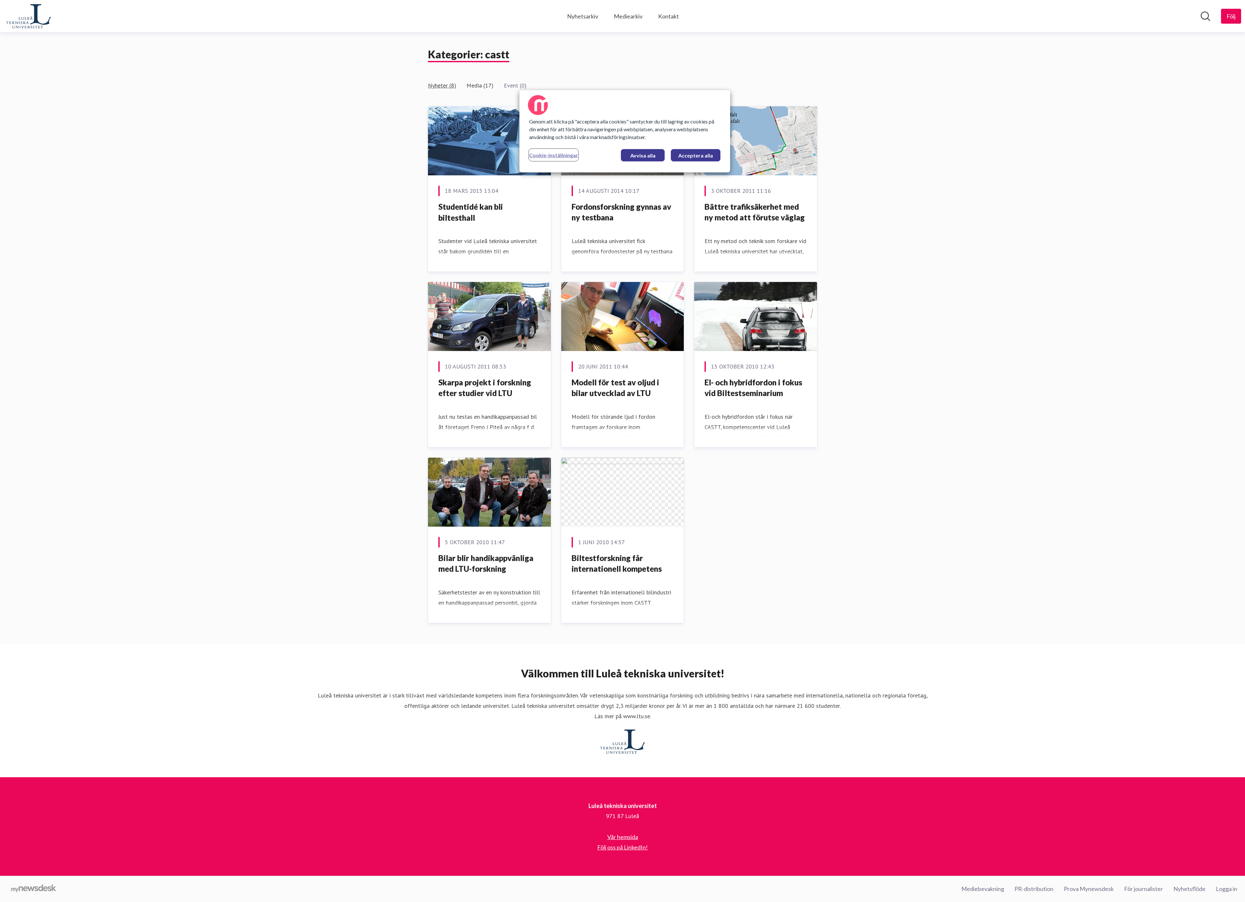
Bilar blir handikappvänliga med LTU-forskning (485, 563)
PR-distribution (1033, 888)
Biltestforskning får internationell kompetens (617, 563)
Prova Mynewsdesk (1089, 888)
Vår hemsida (622, 836)
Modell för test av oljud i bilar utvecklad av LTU (615, 388)
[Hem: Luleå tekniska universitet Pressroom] (28, 16)
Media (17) (480, 85)
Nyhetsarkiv (582, 16)
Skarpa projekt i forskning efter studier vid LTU (484, 388)
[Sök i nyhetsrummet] (1205, 16)
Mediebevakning (982, 888)
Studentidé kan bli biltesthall (470, 212)
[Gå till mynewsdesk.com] (33, 889)
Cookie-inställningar (553, 155)
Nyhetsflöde (1189, 888)
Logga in (1226, 888)
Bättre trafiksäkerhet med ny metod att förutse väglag (755, 212)
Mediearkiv (628, 16)
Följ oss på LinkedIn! (622, 847)
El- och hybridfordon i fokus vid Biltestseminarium (753, 388)
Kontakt (668, 16)
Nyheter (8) (442, 85)
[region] (624, 131)
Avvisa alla (643, 155)
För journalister (1143, 888)
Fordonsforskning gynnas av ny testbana (621, 212)
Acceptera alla (695, 155)
